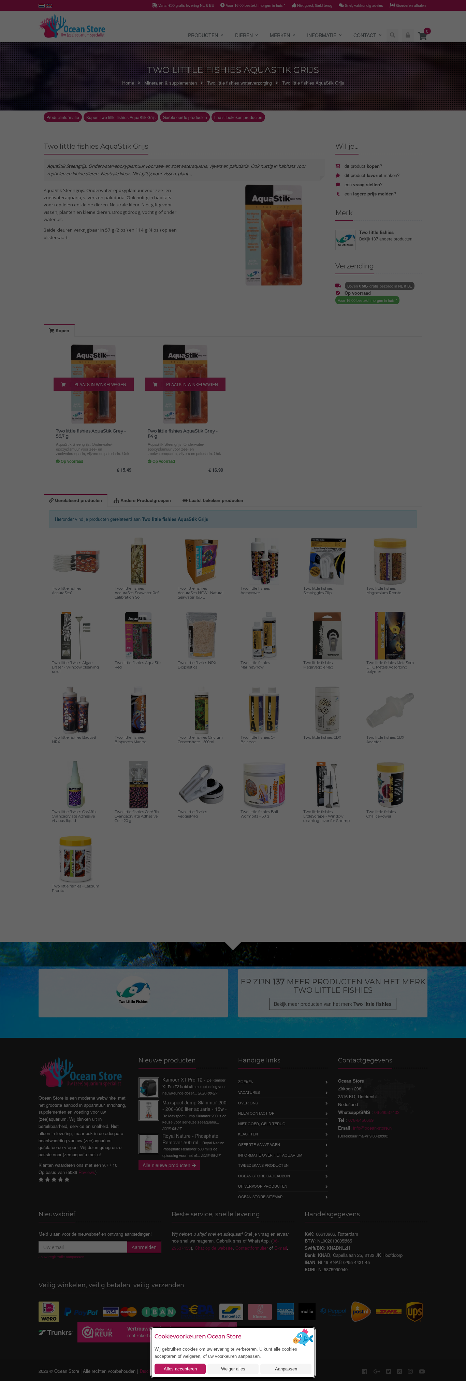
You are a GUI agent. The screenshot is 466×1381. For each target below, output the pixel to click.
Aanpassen (286, 1368)
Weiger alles (233, 1368)
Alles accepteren (180, 1368)
